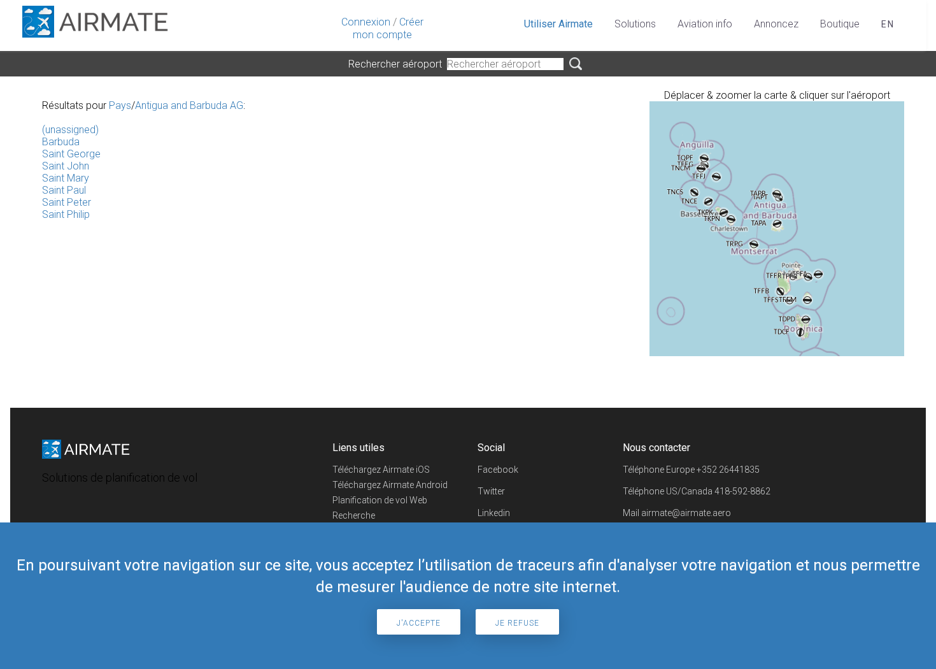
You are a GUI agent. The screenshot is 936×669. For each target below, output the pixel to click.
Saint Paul (64, 190)
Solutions (635, 24)
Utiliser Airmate (558, 24)
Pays (120, 105)
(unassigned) (70, 130)
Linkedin (494, 513)
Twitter (491, 491)
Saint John (65, 166)
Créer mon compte (388, 28)
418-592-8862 (742, 491)
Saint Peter (66, 202)
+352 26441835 (728, 469)
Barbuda (61, 142)
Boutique (840, 24)
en (888, 24)
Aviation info (704, 24)
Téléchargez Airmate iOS (381, 469)
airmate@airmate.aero (686, 513)
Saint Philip (66, 214)
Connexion (365, 22)
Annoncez (776, 24)
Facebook (498, 469)
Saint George (71, 154)
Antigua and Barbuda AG (189, 105)
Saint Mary (65, 178)
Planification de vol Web (379, 500)
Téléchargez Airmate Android (390, 485)
